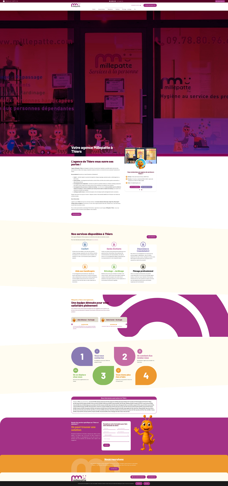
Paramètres (132, 483)
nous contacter (95, 239)
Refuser (146, 483)
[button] (72, 324)
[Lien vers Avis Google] (116, 1)
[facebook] (139, 189)
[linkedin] (141, 189)
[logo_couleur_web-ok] (75, 4)
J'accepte (139, 483)
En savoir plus (127, 483)
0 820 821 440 (8, 1)
